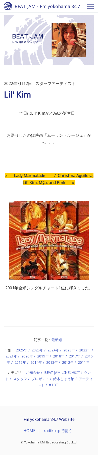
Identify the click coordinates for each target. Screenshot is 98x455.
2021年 (11, 356)
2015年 (20, 362)
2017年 (74, 356)
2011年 (83, 362)
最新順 (57, 339)
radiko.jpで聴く (58, 430)
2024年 (53, 350)
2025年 (37, 350)
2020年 (27, 356)
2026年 (21, 350)
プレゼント (40, 378)
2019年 (43, 356)
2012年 (68, 362)
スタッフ (20, 378)
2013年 (52, 362)
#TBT (53, 384)
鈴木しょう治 (63, 378)
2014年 (36, 362)
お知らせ (33, 372)
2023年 (69, 350)
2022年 (85, 350)
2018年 (59, 356)
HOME (29, 430)
